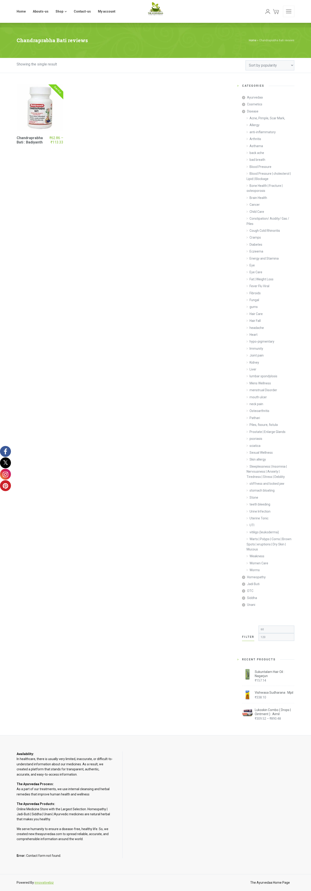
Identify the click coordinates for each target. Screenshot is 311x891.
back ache (257, 153)
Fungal (254, 300)
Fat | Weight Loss (261, 279)
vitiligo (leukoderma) (264, 532)
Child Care (257, 212)
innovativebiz (44, 882)
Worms (255, 570)
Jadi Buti (253, 584)
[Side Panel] (288, 11)
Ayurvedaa (255, 97)
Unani (251, 605)
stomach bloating (262, 490)
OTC (250, 591)
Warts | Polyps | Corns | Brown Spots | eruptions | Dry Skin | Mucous (269, 544)
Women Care (259, 563)
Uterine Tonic (259, 518)
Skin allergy (258, 459)
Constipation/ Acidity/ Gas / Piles (268, 221)
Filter (248, 636)
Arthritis (255, 139)
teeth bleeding (260, 504)
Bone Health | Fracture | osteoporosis (265, 188)
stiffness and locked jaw (267, 483)
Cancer (255, 204)
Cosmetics (254, 104)
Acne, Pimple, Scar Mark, (267, 118)
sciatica (255, 446)
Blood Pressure (260, 167)
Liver (253, 369)
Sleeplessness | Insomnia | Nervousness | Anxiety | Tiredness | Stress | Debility (267, 472)
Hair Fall (255, 321)
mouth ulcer (258, 397)
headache (257, 328)
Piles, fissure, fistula (264, 425)
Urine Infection (260, 511)
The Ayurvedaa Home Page (270, 882)
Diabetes (256, 244)
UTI (252, 525)
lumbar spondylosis (263, 376)
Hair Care (256, 314)
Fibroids (255, 293)
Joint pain (257, 355)
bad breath (257, 160)
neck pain (256, 404)
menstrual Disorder (263, 390)
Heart (253, 334)
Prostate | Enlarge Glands (268, 432)
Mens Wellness (260, 383)
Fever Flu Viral (259, 286)
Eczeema (256, 251)
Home (252, 40)
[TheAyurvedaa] (155, 11)
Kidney (254, 362)
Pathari (255, 418)
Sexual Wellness (261, 452)
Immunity (256, 348)
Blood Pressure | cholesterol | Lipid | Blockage (269, 176)
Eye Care (256, 272)
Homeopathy (256, 577)
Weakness (257, 556)
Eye (252, 265)
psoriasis (256, 438)
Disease (252, 111)
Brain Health (258, 198)
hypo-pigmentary (262, 341)
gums (254, 307)
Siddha (252, 598)
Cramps (255, 237)
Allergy (255, 125)
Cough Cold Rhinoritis (265, 230)
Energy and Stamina (264, 258)
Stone (254, 497)
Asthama (256, 146)
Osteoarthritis (259, 411)
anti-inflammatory (263, 132)
